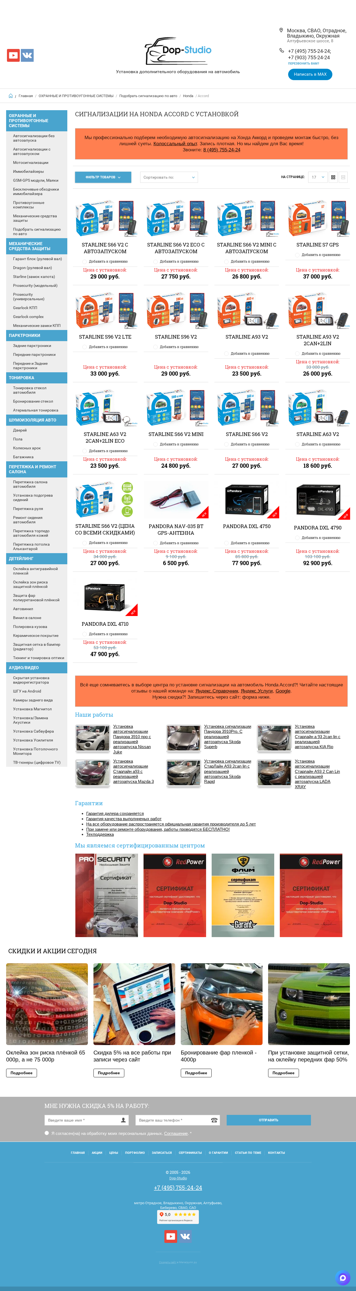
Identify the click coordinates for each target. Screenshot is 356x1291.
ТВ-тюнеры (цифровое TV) (37, 762)
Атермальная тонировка (35, 410)
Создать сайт (167, 1262)
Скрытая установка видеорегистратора (31, 680)
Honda (188, 96)
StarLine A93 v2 (247, 336)
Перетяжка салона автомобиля (30, 484)
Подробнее (22, 1073)
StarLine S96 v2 (176, 336)
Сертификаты (190, 1153)
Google (283, 691)
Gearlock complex (28, 316)
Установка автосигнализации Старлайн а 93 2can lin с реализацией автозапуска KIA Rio (317, 736)
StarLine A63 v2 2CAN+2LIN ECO (105, 437)
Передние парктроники (34, 354)
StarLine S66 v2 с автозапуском (105, 248)
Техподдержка (100, 834)
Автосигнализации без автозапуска (34, 138)
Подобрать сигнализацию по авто (148, 96)
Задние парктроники (32, 345)
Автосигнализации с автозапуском (31, 151)
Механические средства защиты (35, 218)
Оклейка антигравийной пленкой (35, 570)
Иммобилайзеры (28, 171)
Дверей (20, 430)
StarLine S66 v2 (247, 434)
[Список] (343, 177)
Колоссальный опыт (175, 143)
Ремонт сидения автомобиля (28, 519)
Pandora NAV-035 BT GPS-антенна (176, 529)
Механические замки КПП (37, 325)
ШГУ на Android (27, 691)
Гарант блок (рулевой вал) (37, 259)
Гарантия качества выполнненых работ (124, 818)
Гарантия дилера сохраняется (115, 813)
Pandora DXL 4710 (105, 623)
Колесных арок (27, 448)
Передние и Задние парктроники (30, 365)
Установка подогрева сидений (33, 497)
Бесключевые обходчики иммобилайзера (36, 191)
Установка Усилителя (33, 740)
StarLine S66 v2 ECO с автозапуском (176, 248)
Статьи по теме (248, 1153)
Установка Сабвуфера (33, 731)
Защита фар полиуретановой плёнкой (36, 597)
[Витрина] (333, 177)
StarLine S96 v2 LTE (105, 336)
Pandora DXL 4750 (247, 526)
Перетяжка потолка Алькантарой (31, 546)
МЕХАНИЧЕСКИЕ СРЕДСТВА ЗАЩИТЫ (29, 246)
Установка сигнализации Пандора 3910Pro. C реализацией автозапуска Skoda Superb (227, 736)
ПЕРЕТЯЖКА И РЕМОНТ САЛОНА (32, 469)
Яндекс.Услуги (257, 691)
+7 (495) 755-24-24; (309, 51)
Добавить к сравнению (108, 261)
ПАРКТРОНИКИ (24, 335)
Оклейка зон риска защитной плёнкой (30, 584)
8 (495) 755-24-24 (221, 149)
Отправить (268, 1120)
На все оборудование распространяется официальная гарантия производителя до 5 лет (171, 824)
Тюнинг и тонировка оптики (38, 658)
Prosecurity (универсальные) (28, 296)
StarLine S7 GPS (317, 244)
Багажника (23, 457)
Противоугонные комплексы (28, 204)
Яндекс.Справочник (217, 691)
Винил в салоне (27, 617)
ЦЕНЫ (113, 1153)
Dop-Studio (178, 1178)
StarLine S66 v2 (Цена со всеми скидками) (105, 529)
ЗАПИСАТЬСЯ (162, 1153)
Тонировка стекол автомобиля (29, 390)
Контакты (276, 1153)
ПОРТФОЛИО (135, 1153)
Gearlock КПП (25, 307)
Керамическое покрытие (35, 635)
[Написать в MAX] (342, 1277)
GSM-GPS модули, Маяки (35, 180)
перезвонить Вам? (303, 63)
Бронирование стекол (33, 401)
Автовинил (23, 609)
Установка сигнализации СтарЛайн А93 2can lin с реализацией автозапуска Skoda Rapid (227, 771)
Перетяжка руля (28, 508)
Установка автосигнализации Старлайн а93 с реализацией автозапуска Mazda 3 (133, 771)
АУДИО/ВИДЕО (24, 667)
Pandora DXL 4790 (318, 527)
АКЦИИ (97, 1153)
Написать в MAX (310, 74)
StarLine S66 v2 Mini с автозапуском (246, 248)
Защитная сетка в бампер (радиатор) (36, 646)
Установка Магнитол (32, 709)
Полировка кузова (30, 626)
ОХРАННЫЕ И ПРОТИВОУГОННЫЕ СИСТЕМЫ (76, 96)
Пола (18, 439)
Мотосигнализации (30, 162)
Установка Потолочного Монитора (35, 751)
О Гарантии (218, 1153)
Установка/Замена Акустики (30, 720)
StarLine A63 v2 (317, 434)
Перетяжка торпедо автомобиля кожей (31, 533)
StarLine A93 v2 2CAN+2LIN (317, 340)
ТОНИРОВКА (21, 377)
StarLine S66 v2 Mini (176, 434)
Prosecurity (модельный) (35, 285)
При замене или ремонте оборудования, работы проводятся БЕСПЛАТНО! (158, 829)
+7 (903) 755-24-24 (309, 57)
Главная (26, 96)
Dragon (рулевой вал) (32, 267)
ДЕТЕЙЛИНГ (21, 558)
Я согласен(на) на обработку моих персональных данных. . (121, 1133)
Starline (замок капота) (34, 276)
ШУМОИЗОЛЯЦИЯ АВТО (32, 420)
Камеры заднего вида (33, 700)
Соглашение (176, 1133)
